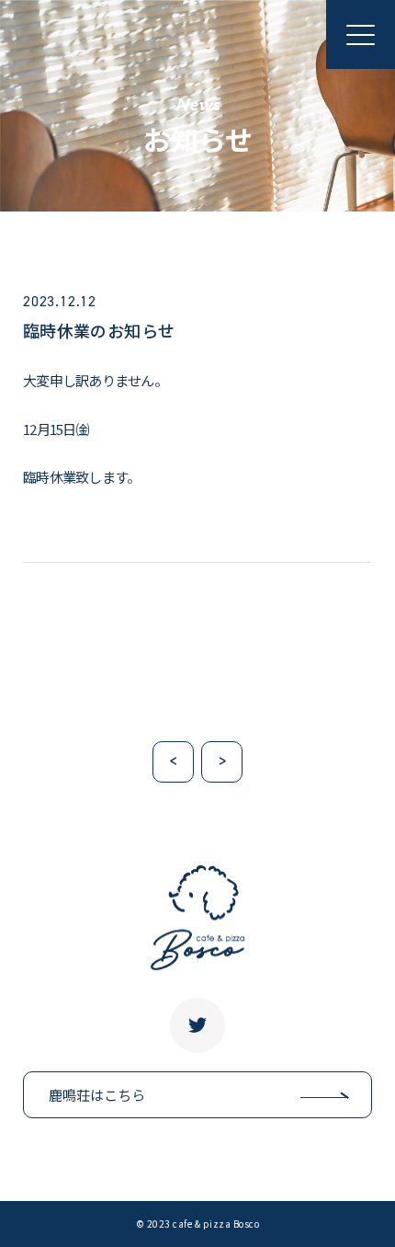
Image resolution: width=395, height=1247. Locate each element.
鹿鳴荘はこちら (97, 1094)
